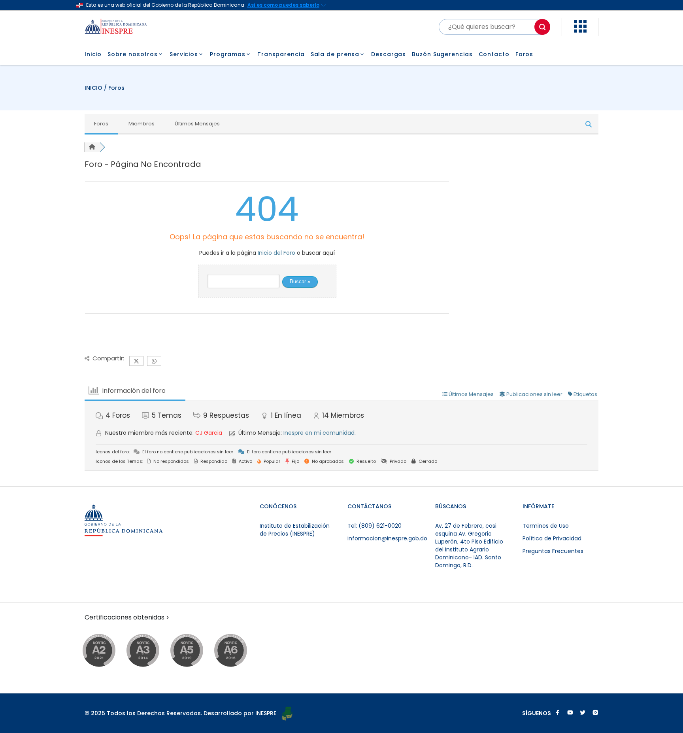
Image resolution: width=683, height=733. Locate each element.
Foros (524, 54)
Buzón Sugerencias (442, 54)
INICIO (94, 88)
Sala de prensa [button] (335, 54)
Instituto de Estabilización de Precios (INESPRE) (295, 530)
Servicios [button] (184, 54)
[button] (580, 30)
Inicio (93, 54)
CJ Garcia (208, 433)
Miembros (141, 123)
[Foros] (92, 147)
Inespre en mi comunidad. (319, 433)
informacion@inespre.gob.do (387, 538)
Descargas (388, 54)
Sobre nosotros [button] (133, 54)
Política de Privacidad (552, 538)
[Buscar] (542, 27)
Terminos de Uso (546, 526)
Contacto (494, 54)
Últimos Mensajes (197, 123)
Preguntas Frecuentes (553, 551)
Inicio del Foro (276, 253)
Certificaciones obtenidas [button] (124, 617)
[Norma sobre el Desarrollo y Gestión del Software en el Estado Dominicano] (238, 651)
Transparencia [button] (281, 54)
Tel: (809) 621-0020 (374, 526)
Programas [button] (227, 54)
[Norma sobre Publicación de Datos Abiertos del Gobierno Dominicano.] (150, 651)
